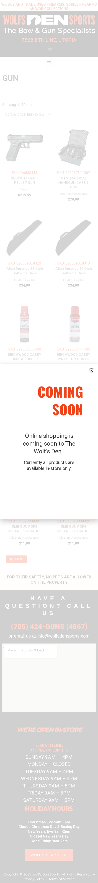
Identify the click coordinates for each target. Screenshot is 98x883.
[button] (91, 370)
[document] (49, 441)
